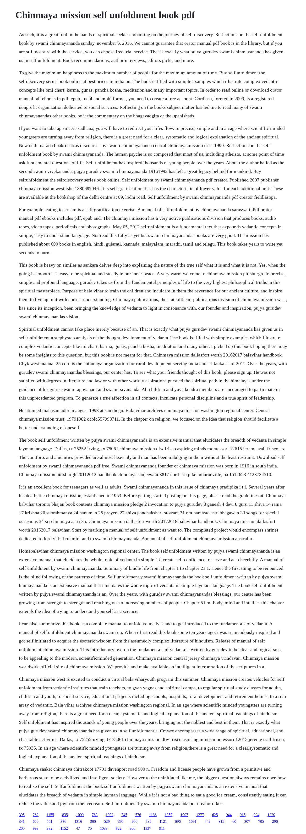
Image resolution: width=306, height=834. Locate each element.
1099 (80, 815)
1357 (168, 815)
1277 (200, 815)
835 (65, 815)
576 (138, 815)
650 (35, 821)
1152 (64, 828)
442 (207, 821)
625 (215, 815)
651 (49, 821)
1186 (153, 815)
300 (93, 821)
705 (261, 821)
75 (90, 828)
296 (275, 821)
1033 (104, 828)
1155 (50, 815)
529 (107, 821)
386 (63, 821)
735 (148, 821)
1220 (271, 815)
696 (178, 821)
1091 (193, 821)
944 (229, 815)
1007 (184, 815)
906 (134, 821)
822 (118, 828)
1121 (163, 821)
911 (162, 828)
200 (22, 828)
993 (35, 828)
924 (256, 815)
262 (35, 815)
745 (124, 815)
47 (78, 828)
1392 (109, 815)
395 (22, 815)
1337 (147, 828)
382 (49, 828)
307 (247, 821)
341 (22, 821)
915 (243, 815)
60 (234, 821)
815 (221, 821)
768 (95, 815)
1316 (78, 821)
